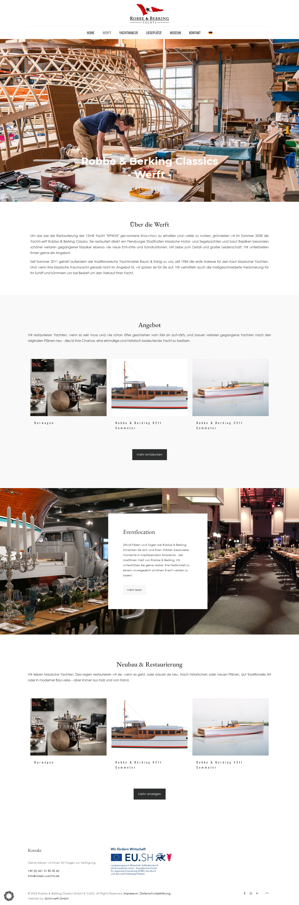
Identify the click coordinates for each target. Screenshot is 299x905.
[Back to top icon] (267, 893)
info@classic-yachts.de (43, 876)
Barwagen (44, 423)
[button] (9, 896)
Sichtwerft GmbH (57, 898)
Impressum (131, 893)
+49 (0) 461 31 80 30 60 (43, 871)
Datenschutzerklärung (155, 893)
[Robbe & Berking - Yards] (149, 13)
